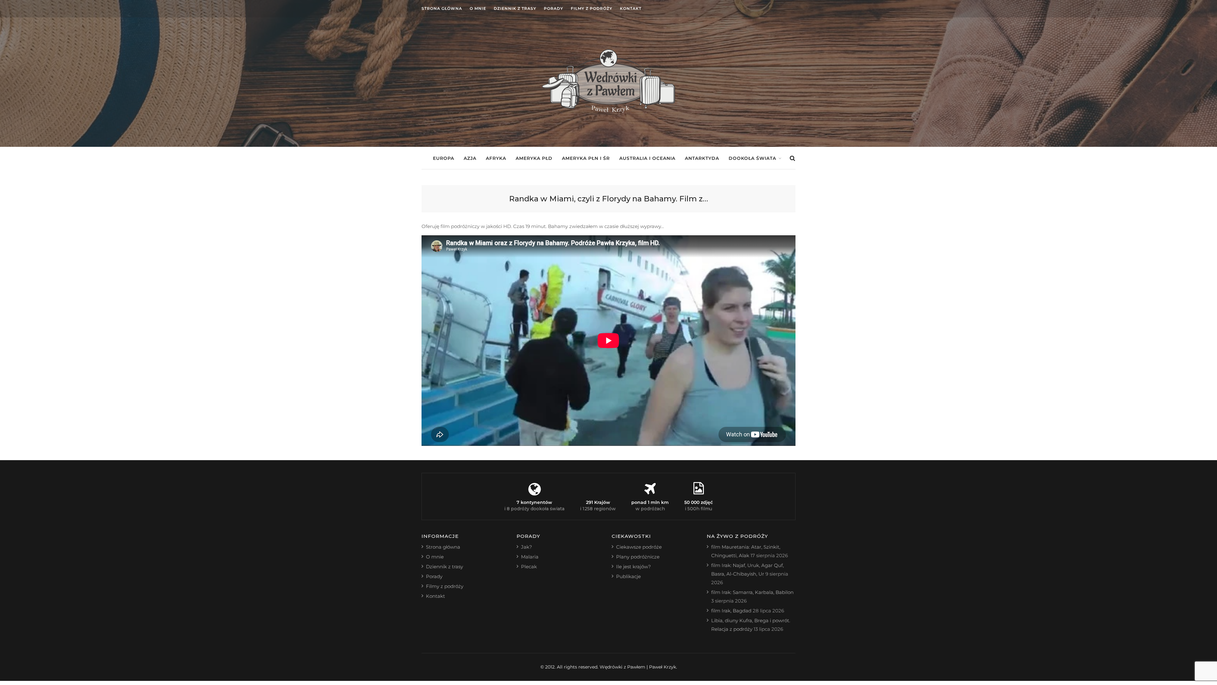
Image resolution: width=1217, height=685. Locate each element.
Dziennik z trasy (515, 8)
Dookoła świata (752, 158)
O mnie (478, 8)
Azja (470, 158)
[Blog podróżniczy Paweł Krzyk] (608, 111)
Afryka (496, 158)
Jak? (526, 547)
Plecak (529, 567)
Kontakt (630, 8)
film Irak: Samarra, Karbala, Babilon (752, 592)
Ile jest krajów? (633, 567)
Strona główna (442, 8)
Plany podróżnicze (638, 557)
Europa (443, 158)
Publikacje (628, 576)
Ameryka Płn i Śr (586, 158)
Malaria (529, 557)
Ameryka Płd (534, 158)
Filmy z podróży (591, 8)
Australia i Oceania (647, 158)
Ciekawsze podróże (639, 547)
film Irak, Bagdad (731, 611)
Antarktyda (702, 158)
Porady (553, 8)
